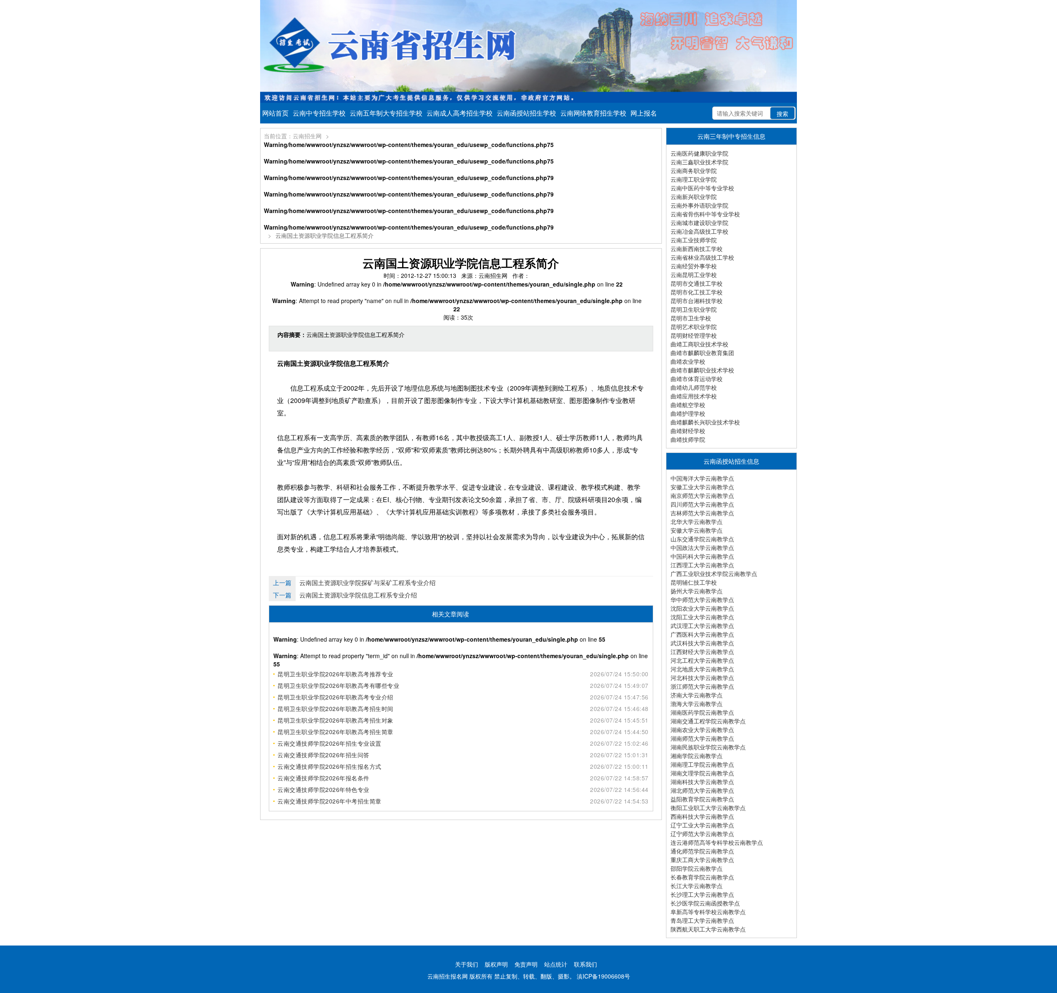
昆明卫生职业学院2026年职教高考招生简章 (335, 732)
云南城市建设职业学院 (699, 222)
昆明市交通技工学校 (697, 283)
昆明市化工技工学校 (697, 292)
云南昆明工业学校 (694, 274)
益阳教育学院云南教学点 (702, 799)
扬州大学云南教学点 (697, 591)
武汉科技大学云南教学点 (702, 643)
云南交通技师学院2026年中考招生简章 (329, 801)
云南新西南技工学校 (697, 248)
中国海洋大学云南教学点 (702, 478)
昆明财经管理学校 (694, 335)
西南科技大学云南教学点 (702, 816)
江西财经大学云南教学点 (702, 651)
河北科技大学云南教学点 (702, 677)
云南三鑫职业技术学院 (699, 162)
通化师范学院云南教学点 (702, 851)
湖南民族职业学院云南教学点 (708, 747)
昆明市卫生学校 (691, 318)
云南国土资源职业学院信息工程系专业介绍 (358, 594)
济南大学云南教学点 (697, 695)
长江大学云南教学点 (697, 886)
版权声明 (496, 964)
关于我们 (466, 964)
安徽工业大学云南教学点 (702, 487)
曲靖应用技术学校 (694, 396)
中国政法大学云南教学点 (702, 547)
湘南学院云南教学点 (697, 755)
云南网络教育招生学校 (593, 113)
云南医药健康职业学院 (699, 153)
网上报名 (643, 113)
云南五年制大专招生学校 (386, 113)
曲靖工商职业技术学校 (699, 344)
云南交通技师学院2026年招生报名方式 (329, 766)
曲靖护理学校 (688, 413)
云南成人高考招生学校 (460, 113)
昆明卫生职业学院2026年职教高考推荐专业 (335, 674)
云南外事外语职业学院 (699, 205)
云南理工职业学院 (694, 179)
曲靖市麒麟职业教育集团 (702, 352)
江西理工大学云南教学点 (702, 565)
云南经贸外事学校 (694, 266)
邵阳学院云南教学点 (697, 868)
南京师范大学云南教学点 (702, 495)
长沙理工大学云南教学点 (702, 894)
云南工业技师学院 (694, 240)
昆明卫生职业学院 (694, 309)
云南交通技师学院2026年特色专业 (323, 789)
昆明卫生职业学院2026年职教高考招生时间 (335, 708)
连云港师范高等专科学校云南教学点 (717, 842)
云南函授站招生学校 (526, 113)
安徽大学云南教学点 (697, 530)
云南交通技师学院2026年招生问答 (323, 755)
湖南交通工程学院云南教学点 (708, 721)
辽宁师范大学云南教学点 (702, 833)
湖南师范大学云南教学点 (702, 738)
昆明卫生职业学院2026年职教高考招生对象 (335, 720)
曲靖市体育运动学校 (697, 378)
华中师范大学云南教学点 (702, 599)
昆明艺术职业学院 (694, 326)
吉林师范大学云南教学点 (702, 513)
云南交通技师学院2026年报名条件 (323, 778)
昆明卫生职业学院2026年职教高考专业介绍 (335, 697)
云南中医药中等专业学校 (702, 188)
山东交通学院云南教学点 (702, 539)
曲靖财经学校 (688, 431)
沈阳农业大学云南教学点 (702, 608)
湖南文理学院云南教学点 (702, 773)
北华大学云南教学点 (697, 521)
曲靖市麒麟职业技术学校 (702, 370)
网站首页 (275, 113)
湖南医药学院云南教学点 (702, 712)
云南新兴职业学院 (694, 196)
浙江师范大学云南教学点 (702, 686)
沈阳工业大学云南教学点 (702, 617)
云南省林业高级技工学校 (702, 257)
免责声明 (526, 964)
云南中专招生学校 (319, 113)
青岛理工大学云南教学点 (702, 920)
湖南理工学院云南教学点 (702, 764)
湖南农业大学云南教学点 (702, 729)
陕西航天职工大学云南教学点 (708, 929)
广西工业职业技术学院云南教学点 (714, 573)
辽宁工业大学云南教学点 (702, 825)
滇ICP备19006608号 (603, 976)
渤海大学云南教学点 (697, 703)
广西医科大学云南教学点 (702, 634)
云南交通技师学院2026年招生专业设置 (329, 743)
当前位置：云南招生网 (293, 136)
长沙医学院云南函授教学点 (705, 903)
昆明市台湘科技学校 (697, 300)
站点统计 (555, 964)
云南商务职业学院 (694, 170)
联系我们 (585, 964)
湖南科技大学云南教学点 (702, 781)
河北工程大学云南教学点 (702, 660)
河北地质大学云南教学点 (702, 669)
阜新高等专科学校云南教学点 (708, 912)
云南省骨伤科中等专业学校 (705, 214)
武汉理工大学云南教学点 (702, 625)
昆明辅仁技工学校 (694, 582)
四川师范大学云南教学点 (702, 504)
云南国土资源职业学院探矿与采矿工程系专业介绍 (367, 582)
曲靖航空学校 (688, 405)
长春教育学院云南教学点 (702, 877)
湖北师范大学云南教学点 (702, 790)
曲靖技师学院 (688, 439)
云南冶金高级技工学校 (699, 231)
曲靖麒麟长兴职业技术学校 (705, 422)
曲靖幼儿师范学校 (694, 387)
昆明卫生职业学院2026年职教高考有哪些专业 (338, 685)
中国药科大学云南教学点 (702, 556)
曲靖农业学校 (688, 361)
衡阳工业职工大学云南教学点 (708, 807)
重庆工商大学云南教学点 (702, 860)
